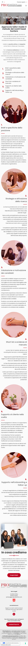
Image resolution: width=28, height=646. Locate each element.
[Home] (11, 5)
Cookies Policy (14, 594)
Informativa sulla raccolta (6, 644)
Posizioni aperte (21, 2)
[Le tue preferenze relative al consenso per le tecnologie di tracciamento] (25, 643)
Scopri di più (14, 575)
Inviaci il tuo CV (14, 624)
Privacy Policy (14, 595)
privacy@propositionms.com (14, 597)
